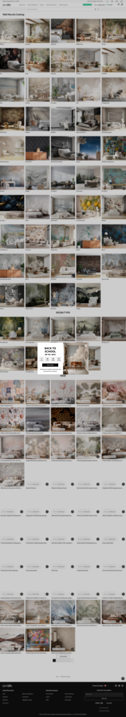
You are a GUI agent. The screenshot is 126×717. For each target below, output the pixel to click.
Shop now (50, 365)
